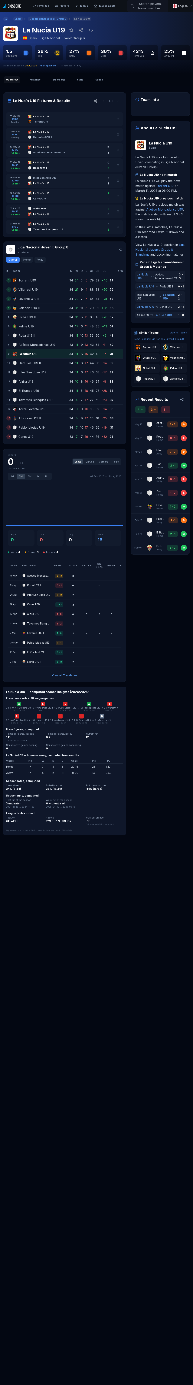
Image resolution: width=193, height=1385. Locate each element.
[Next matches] (118, 101)
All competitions (48, 65)
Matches (35, 79)
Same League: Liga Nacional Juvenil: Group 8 (159, 339)
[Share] (81, 30)
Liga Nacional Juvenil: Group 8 (63, 38)
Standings (59, 79)
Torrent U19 (165, 186)
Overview (12, 79)
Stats (80, 79)
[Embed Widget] (91, 30)
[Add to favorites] (71, 30)
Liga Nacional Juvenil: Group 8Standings (160, 249)
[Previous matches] (103, 101)
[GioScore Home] (12, 6)
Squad (99, 79)
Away (40, 259)
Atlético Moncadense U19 (164, 209)
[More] (122, 6)
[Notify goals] (118, 119)
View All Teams (178, 332)
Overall (12, 259)
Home (27, 259)
